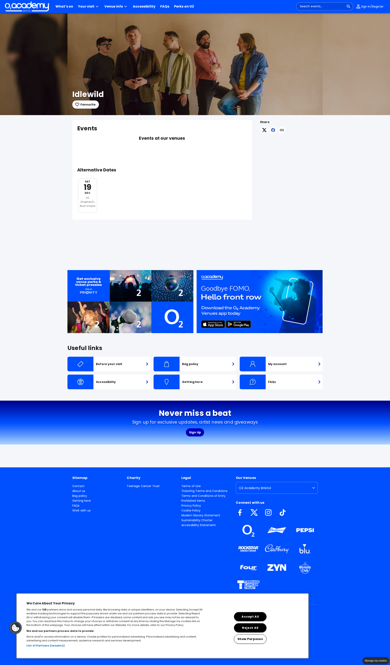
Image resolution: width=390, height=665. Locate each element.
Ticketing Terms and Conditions (204, 491)
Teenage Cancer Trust (143, 486)
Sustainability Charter (196, 520)
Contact (78, 486)
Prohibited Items (193, 501)
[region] (162, 625)
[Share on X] (264, 132)
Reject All (250, 628)
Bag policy (79, 496)
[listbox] (276, 488)
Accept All (250, 617)
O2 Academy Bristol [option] (255, 488)
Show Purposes (250, 639)
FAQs (76, 506)
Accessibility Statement (198, 525)
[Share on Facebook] (273, 132)
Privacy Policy (191, 506)
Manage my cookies (376, 660)
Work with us (81, 510)
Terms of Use (191, 486)
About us (78, 491)
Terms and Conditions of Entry (203, 496)
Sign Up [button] (195, 432)
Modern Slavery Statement (200, 515)
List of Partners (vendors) (45, 646)
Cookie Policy (190, 510)
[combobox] (322, 6)
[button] (89, 6)
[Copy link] (281, 130)
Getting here (81, 501)
